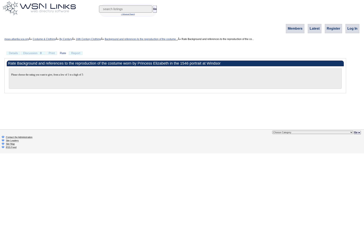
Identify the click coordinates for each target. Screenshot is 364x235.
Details (13, 53)
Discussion (32, 53)
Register (333, 28)
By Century (65, 39)
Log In (352, 28)
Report (75, 53)
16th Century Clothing (88, 39)
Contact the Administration (19, 137)
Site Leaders (12, 140)
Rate (63, 53)
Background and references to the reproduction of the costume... (141, 39)
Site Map (10, 144)
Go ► (357, 132)
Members (295, 28)
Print (52, 53)
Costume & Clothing (44, 39)
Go (155, 9)
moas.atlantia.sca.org (16, 39)
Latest (315, 28)
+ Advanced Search (128, 14)
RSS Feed (11, 147)
